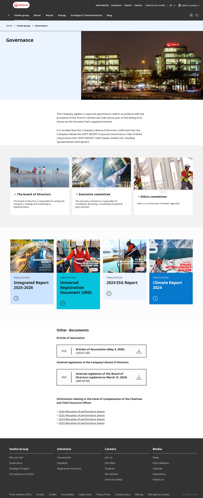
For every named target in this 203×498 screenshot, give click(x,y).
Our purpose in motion (21, 474)
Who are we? (16, 457)
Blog (109, 15)
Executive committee (101, 172)
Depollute (62, 463)
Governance (15, 463)
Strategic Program (19, 468)
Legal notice (84, 494)
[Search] (191, 15)
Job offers (110, 463)
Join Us (108, 457)
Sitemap (139, 494)
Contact (40, 494)
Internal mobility (113, 479)
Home (9, 25)
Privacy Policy (103, 494)
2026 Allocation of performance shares (82, 411)
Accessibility (67, 494)
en (171, 5)
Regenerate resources (69, 468)
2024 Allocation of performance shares (82, 419)
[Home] (9, 16)
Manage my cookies (159, 494)
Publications (159, 474)
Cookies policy (122, 494)
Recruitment (111, 474)
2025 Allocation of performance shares (82, 415)
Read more (32, 271)
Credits (52, 494)
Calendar (157, 468)
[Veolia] (21, 5)
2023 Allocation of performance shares (82, 423)
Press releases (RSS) (20, 494)
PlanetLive (158, 479)
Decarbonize (64, 457)
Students (110, 468)
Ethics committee (163, 174)
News (156, 457)
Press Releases (161, 463)
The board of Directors (39, 172)
